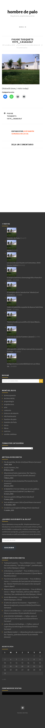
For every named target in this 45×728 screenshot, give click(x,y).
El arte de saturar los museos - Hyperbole (20, 603)
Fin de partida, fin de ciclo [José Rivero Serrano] (22, 462)
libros (6, 428)
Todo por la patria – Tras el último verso (19, 563)
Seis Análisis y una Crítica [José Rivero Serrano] (22, 502)
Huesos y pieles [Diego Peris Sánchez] (19, 497)
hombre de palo (23, 12)
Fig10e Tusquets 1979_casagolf (14, 116)
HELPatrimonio (10, 416)
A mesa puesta (10, 395)
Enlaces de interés (11, 413)
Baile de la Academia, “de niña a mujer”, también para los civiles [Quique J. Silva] (23, 565)
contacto (7, 410)
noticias (7, 431)
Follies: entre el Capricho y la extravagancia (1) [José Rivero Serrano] (21, 618)
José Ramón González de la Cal (29, 45)
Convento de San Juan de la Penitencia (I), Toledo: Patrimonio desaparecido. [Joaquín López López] (22, 583)
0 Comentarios (22, 48)
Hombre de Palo (10, 422)
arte (5, 407)
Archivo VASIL (9, 398)
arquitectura (9, 404)
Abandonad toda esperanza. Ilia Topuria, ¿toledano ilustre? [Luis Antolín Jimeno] (23, 634)
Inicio (6, 425)
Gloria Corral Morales (12, 611)
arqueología (9, 401)
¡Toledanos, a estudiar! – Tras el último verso (21, 571)
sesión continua (10, 434)
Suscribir (9, 548)
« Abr (4, 679)
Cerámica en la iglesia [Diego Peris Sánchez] (21, 508)
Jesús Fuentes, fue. (11, 468)
